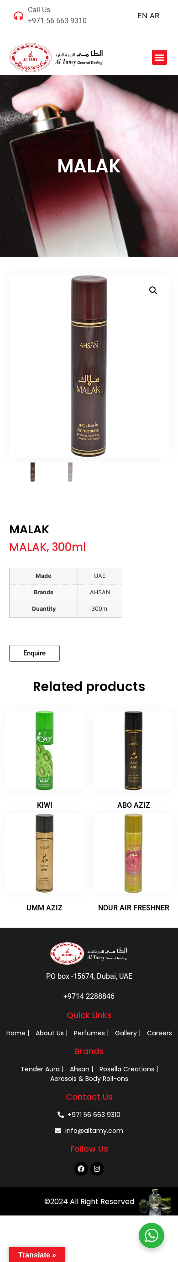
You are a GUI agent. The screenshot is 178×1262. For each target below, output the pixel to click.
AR (154, 15)
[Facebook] (81, 1169)
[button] (159, 57)
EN (142, 15)
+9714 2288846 (89, 996)
